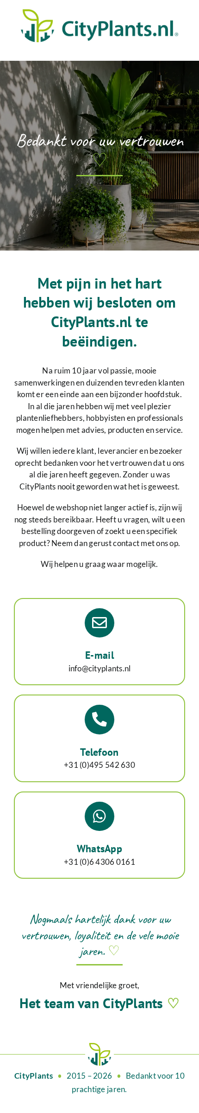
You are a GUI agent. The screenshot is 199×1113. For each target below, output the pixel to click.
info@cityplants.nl (99, 668)
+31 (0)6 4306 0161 (99, 862)
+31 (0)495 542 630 (99, 765)
